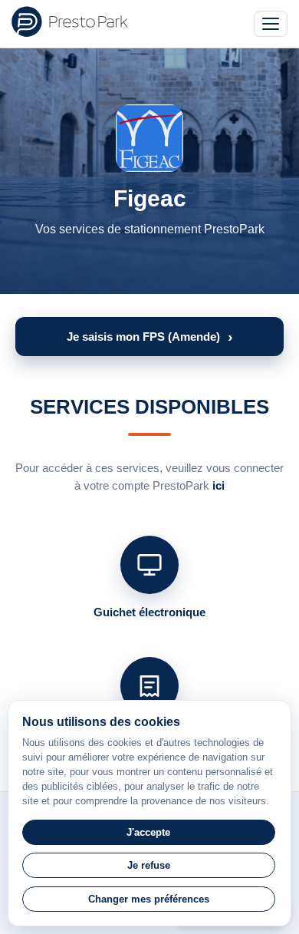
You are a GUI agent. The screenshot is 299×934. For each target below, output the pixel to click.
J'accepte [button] (148, 832)
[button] (149, 336)
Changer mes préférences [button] (148, 899)
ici (218, 485)
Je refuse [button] (148, 865)
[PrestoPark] (70, 21)
